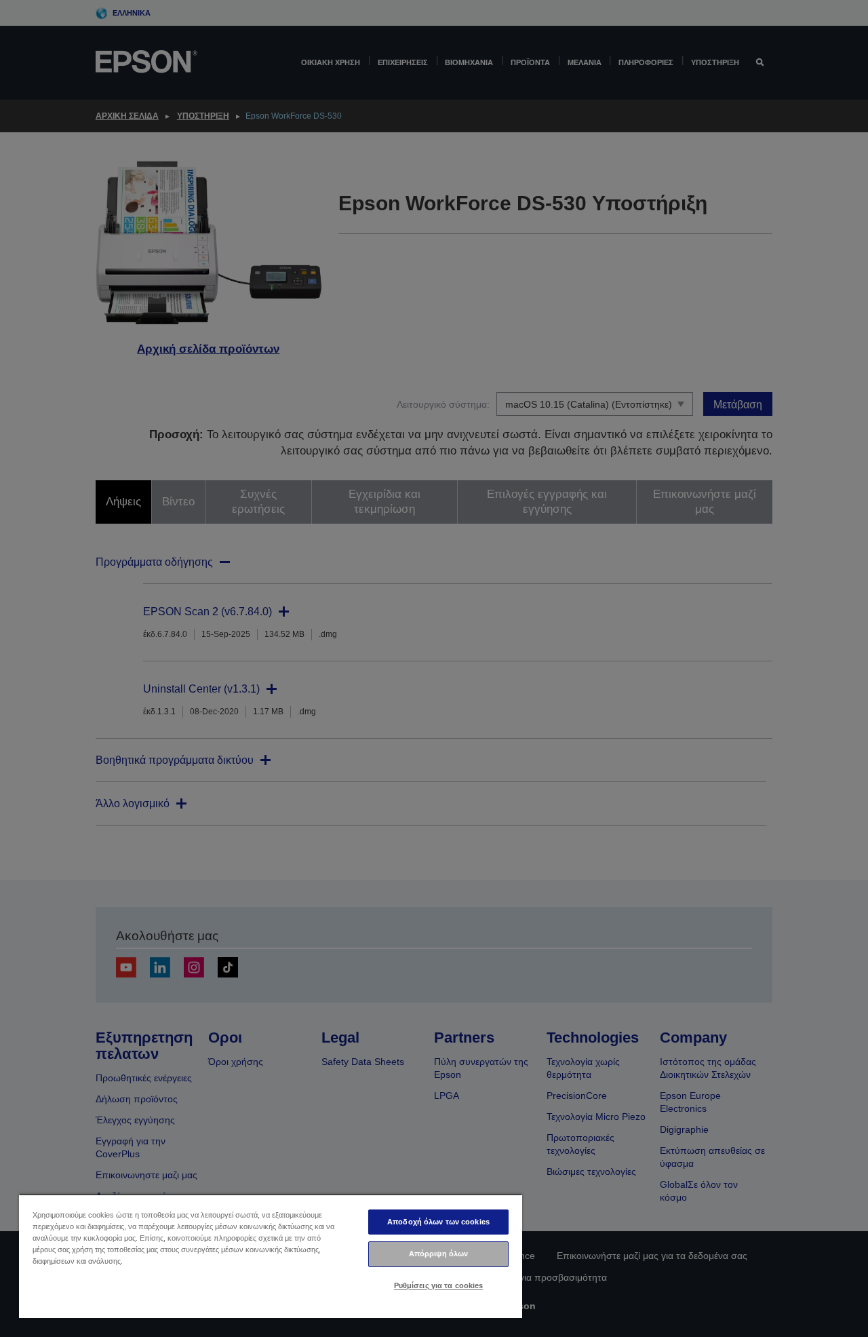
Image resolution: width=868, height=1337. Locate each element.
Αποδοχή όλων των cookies (438, 1222)
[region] (270, 1256)
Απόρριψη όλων (438, 1253)
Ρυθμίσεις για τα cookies (439, 1285)
